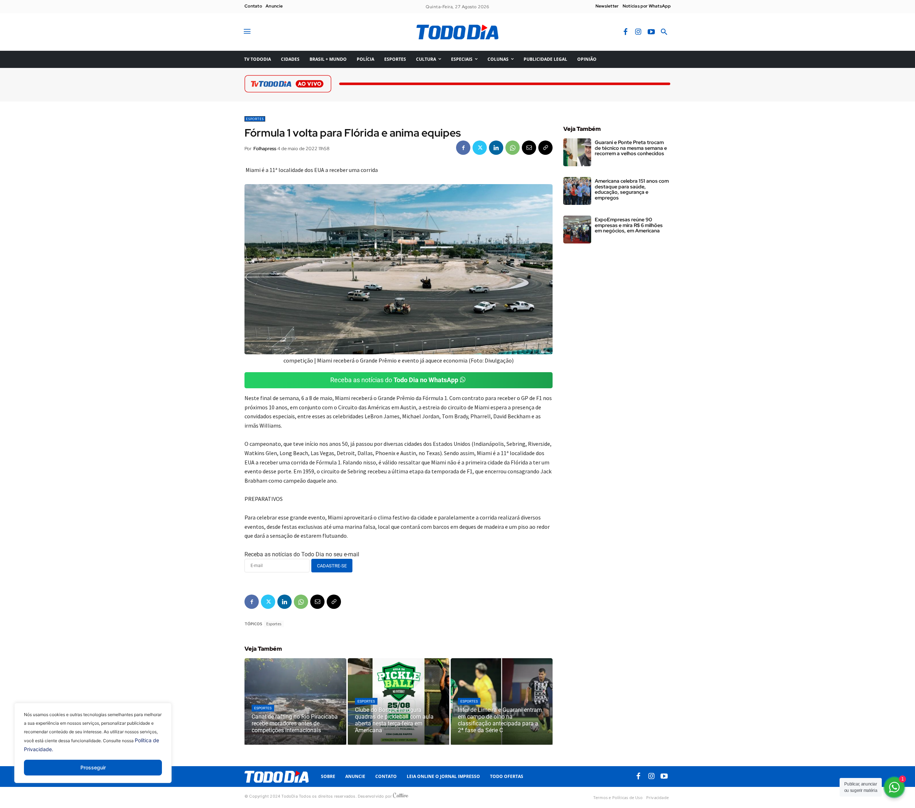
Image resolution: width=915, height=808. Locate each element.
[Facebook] (625, 32)
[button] (664, 32)
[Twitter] (480, 148)
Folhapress (264, 149)
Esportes (255, 119)
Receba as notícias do (394, 380)
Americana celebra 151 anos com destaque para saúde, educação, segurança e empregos (632, 189)
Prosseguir (93, 767)
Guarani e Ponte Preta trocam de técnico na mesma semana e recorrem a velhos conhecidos (631, 148)
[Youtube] (651, 32)
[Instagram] (638, 32)
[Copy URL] (545, 148)
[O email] (529, 148)
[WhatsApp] (512, 148)
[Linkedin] (496, 148)
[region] (93, 748)
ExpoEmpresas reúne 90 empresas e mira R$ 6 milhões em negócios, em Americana (629, 225)
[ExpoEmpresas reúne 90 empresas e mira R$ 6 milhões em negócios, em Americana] (577, 229)
